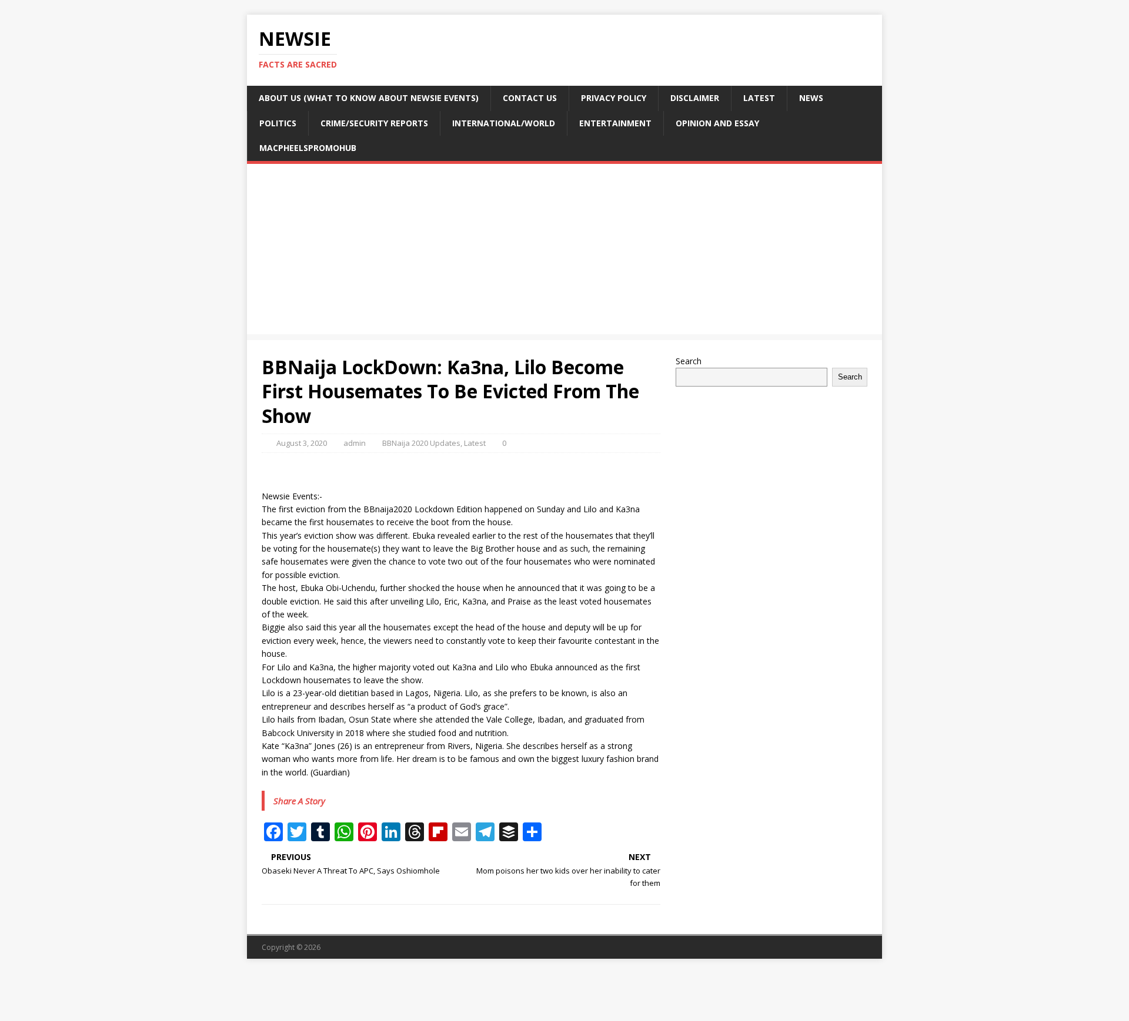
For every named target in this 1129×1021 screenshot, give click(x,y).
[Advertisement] (564, 252)
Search (689, 361)
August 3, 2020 (301, 443)
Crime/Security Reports (374, 123)
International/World (503, 123)
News (811, 97)
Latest (759, 97)
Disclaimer (694, 97)
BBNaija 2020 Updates (421, 443)
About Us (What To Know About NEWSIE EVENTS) (369, 97)
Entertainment (615, 123)
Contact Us (530, 97)
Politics (277, 123)
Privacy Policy (613, 97)
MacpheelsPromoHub (307, 147)
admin (354, 443)
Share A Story (299, 801)
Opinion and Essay (717, 123)
